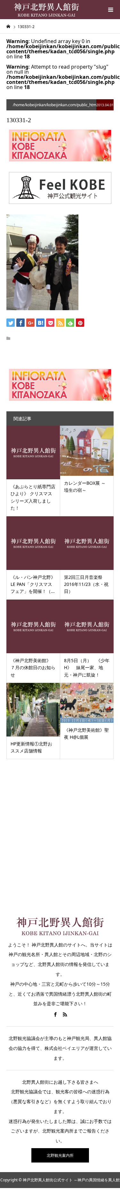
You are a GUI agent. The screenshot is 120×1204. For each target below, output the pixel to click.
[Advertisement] (60, 832)
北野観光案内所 (60, 1155)
